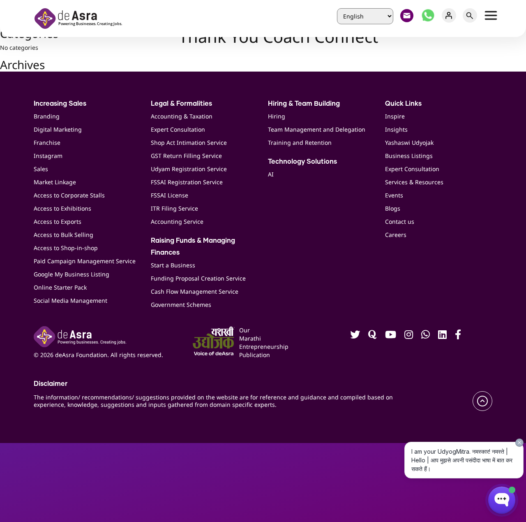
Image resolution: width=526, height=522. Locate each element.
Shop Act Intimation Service (189, 142)
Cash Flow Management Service (194, 291)
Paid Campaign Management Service (85, 261)
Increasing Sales (60, 103)
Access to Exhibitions (62, 208)
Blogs (392, 208)
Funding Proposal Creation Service (198, 278)
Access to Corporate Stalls (69, 195)
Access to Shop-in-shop (66, 248)
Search (470, 15)
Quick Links (403, 103)
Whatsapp (428, 15)
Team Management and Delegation (316, 129)
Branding (47, 116)
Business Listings (409, 156)
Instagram (48, 156)
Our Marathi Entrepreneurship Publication (249, 342)
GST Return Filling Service (186, 156)
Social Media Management (70, 300)
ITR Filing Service (174, 208)
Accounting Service (177, 221)
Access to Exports (57, 221)
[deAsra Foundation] (81, 17)
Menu (491, 15)
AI (271, 174)
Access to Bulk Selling (63, 235)
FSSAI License (169, 195)
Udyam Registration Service (189, 169)
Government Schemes (181, 305)
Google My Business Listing (71, 274)
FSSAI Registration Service (187, 182)
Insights (396, 129)
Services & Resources (414, 182)
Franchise (47, 142)
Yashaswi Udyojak (409, 142)
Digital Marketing (58, 129)
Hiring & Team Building (304, 103)
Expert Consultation (178, 129)
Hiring (276, 116)
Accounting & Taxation (181, 116)
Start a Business (173, 265)
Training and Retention (300, 142)
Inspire (395, 116)
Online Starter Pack (60, 287)
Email (407, 15)
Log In (449, 15)
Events (394, 195)
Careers (395, 235)
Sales (41, 169)
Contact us (399, 221)
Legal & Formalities (181, 103)
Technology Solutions (302, 161)
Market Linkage (55, 182)
